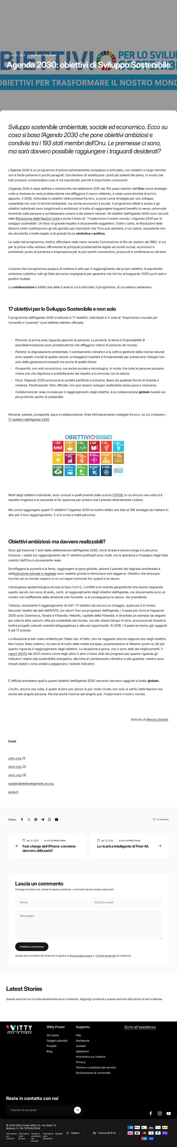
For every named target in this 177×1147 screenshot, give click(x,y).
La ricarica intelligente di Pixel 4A (123, 846)
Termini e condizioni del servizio (96, 1067)
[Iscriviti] (77, 1110)
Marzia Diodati (157, 719)
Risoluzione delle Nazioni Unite (38, 218)
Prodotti (52, 1046)
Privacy (81, 1062)
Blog (49, 1051)
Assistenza (82, 1040)
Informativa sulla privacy (24, 1136)
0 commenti (163, 819)
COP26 (117, 495)
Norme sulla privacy (81, 955)
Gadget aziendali (57, 1040)
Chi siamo (53, 1035)
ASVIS (17, 654)
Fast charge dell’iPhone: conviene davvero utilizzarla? (49, 848)
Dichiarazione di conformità (93, 1072)
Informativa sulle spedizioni (48, 1136)
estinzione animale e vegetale (35, 573)
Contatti (81, 1046)
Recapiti (59, 1133)
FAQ (78, 1035)
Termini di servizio (106, 955)
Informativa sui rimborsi (90, 1056)
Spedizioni (82, 1051)
